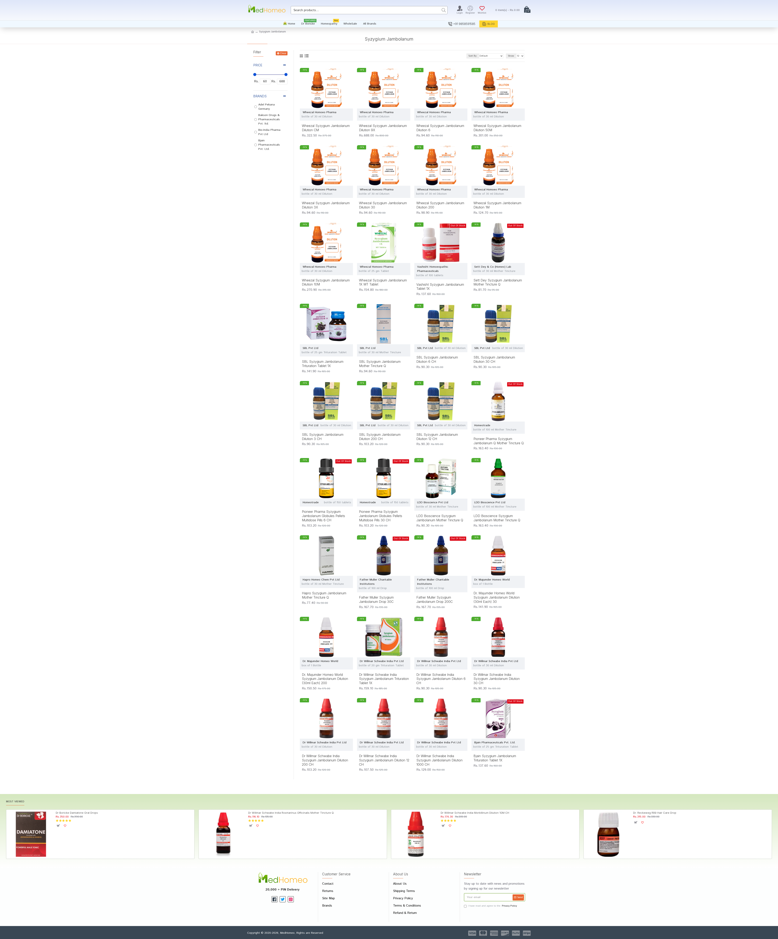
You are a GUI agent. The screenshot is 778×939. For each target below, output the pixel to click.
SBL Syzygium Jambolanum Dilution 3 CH (322, 436)
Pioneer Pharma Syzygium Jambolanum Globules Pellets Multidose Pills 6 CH (323, 516)
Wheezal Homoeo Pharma (319, 112)
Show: (511, 56)
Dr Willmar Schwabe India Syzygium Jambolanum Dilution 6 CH (441, 679)
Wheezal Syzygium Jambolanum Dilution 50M (497, 128)
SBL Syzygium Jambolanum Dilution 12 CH (437, 436)
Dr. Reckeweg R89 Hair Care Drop (654, 812)
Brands (260, 96)
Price (257, 65)
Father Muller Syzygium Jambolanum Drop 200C (434, 599)
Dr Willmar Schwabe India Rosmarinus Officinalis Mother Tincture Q (291, 812)
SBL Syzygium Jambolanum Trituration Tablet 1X (322, 364)
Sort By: (472, 56)
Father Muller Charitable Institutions (376, 582)
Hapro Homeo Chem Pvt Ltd (321, 580)
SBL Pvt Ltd (310, 348)
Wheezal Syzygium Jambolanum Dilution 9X (383, 128)
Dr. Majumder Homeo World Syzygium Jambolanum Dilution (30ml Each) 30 (496, 597)
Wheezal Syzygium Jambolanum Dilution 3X (326, 205)
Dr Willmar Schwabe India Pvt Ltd (382, 661)
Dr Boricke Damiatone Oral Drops (77, 812)
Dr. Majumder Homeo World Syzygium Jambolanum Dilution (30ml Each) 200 (325, 679)
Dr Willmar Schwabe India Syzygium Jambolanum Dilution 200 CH (325, 760)
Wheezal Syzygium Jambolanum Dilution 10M (326, 282)
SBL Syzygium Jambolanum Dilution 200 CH (380, 436)
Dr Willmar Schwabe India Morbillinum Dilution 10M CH (475, 812)
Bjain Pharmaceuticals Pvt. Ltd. (494, 742)
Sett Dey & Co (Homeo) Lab (492, 267)
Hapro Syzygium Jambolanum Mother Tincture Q (324, 595)
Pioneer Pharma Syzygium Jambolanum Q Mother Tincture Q (498, 441)
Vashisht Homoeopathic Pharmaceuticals (432, 269)
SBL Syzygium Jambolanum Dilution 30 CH (494, 359)
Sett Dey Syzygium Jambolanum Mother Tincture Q (497, 282)
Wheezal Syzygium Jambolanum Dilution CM (326, 128)
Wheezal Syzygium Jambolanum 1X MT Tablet (383, 282)
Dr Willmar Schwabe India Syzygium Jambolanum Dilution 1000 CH (439, 760)
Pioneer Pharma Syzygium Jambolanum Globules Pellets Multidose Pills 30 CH (380, 516)
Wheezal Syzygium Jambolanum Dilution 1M (497, 205)
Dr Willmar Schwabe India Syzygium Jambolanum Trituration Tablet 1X (384, 679)
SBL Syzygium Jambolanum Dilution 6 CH (437, 359)
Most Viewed (15, 802)
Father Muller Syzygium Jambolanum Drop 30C (376, 599)
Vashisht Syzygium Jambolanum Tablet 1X (440, 286)
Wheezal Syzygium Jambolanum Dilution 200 (440, 205)
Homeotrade (482, 425)
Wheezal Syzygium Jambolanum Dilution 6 (440, 128)
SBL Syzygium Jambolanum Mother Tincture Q (380, 364)
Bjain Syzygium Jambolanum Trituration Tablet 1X (494, 758)
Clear (283, 53)
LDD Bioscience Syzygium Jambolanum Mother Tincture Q (439, 518)
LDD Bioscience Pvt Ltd (432, 502)
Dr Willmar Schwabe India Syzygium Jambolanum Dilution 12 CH (384, 760)
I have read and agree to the (492, 906)
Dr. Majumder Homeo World (492, 580)
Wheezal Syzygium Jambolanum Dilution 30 (383, 205)
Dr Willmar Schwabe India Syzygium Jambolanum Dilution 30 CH (496, 679)
